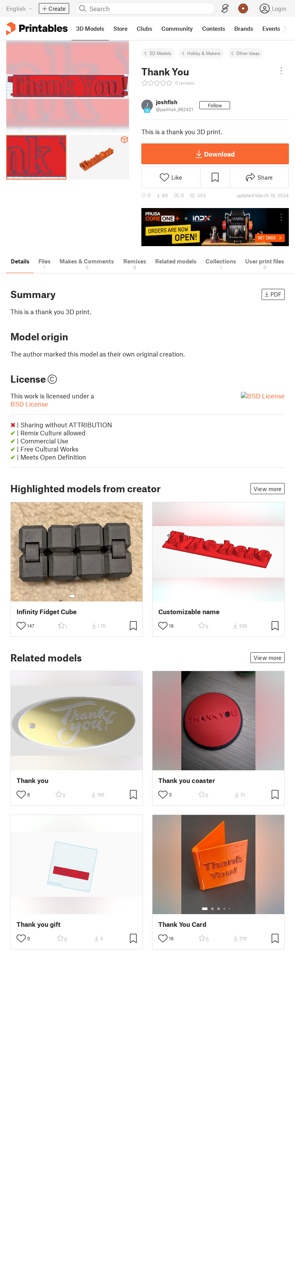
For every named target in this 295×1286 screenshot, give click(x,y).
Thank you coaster (186, 780)
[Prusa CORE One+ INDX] (215, 227)
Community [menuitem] (177, 28)
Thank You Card (182, 924)
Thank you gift (38, 924)
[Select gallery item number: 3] (218, 908)
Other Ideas (248, 53)
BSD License (29, 404)
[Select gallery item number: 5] (230, 908)
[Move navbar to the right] (284, 28)
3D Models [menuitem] (90, 28)
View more (268, 488)
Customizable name (189, 611)
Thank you (32, 780)
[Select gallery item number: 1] (72, 596)
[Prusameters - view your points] (243, 8)
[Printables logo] (37, 28)
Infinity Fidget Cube (47, 611)
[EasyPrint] (225, 8)
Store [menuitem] (120, 28)
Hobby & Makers (203, 53)
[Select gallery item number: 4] (224, 908)
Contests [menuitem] (213, 28)
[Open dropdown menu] (281, 70)
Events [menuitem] (271, 28)
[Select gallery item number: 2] (79, 596)
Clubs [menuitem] (144, 28)
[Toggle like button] (21, 625)
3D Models (160, 53)
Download (219, 154)
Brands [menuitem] (243, 28)
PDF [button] (276, 294)
